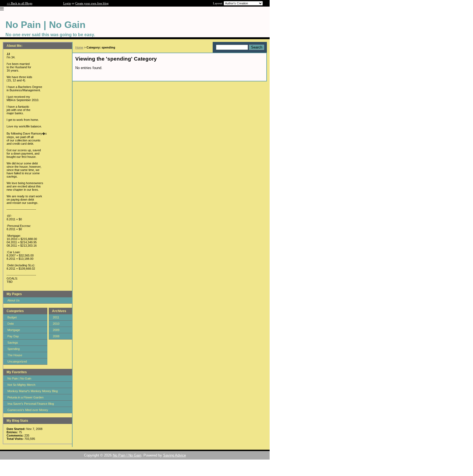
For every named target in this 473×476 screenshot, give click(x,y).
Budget (12, 317)
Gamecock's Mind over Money (27, 410)
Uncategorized (17, 361)
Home (79, 47)
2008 (56, 336)
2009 (56, 330)
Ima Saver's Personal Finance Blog (30, 403)
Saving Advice (174, 455)
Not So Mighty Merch (21, 384)
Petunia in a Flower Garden (25, 397)
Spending (13, 348)
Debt (10, 323)
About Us (13, 300)
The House (14, 355)
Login (67, 3)
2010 (56, 323)
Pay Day (13, 336)
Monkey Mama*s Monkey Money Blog (32, 391)
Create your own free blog (92, 3)
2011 (56, 317)
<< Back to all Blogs (19, 3)
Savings (12, 342)
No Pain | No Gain (19, 378)
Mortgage (13, 330)
